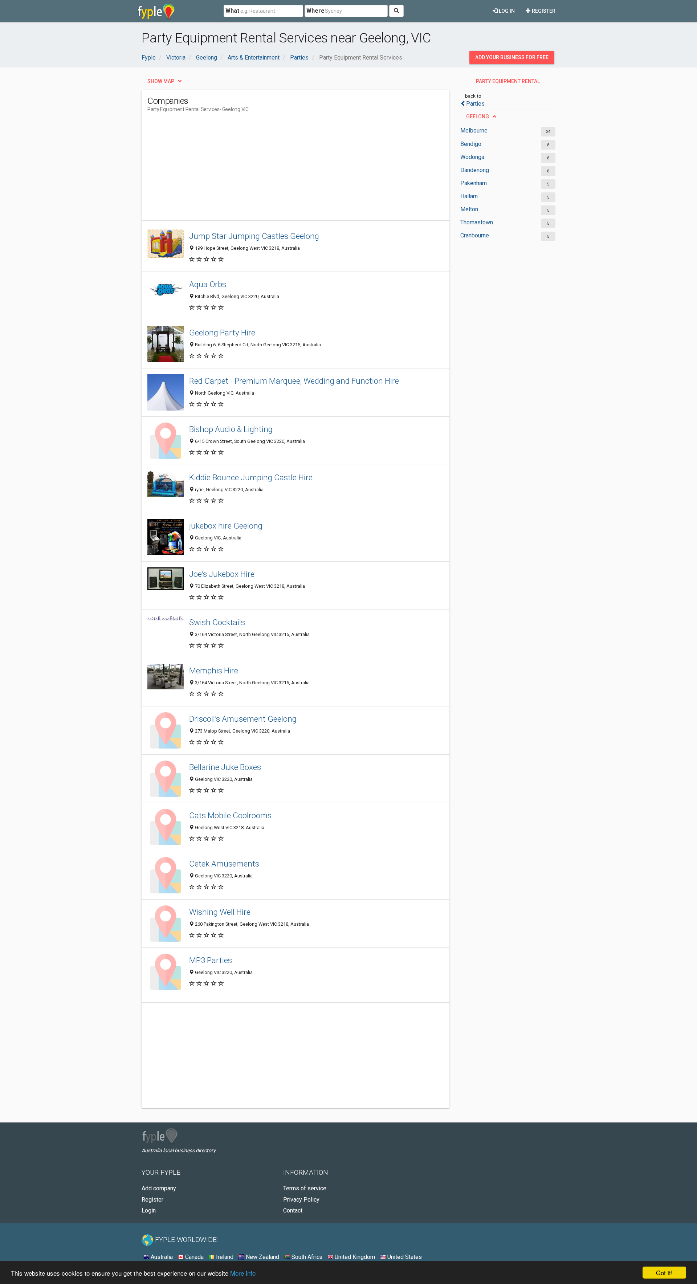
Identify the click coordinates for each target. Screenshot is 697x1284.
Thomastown (476, 222)
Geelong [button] (477, 116)
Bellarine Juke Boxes (225, 767)
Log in (506, 11)
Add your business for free (512, 57)
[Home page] (156, 11)
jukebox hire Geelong (225, 525)
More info (243, 1272)
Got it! (664, 1272)
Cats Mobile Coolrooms (230, 815)
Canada (194, 1257)
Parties (475, 103)
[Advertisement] (279, 169)
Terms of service (304, 1188)
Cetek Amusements (224, 863)
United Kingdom (354, 1257)
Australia (161, 1257)
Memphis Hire (213, 670)
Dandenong (474, 170)
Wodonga (472, 157)
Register (543, 11)
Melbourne (474, 130)
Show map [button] (160, 81)
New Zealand (261, 1257)
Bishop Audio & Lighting (231, 429)
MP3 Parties (210, 960)
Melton (469, 209)
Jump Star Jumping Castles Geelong (254, 236)
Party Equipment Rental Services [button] (508, 83)
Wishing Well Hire (219, 912)
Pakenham (473, 183)
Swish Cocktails (217, 622)
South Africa (306, 1257)
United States (404, 1257)
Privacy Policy (301, 1199)
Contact (292, 1210)
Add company (159, 1188)
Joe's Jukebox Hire (221, 574)
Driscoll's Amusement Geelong (243, 718)
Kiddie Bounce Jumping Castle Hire (251, 477)
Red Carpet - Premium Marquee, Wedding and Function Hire (294, 381)
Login (149, 1210)
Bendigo (470, 143)
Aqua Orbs (207, 284)
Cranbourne (474, 235)
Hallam (469, 196)
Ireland (224, 1257)
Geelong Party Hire (222, 332)
